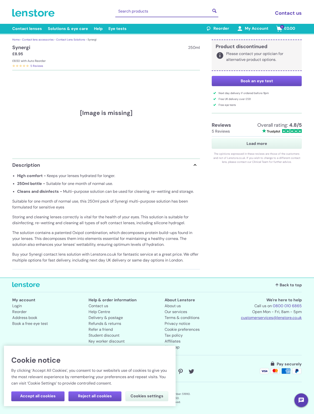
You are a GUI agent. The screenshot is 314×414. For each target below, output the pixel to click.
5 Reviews (36, 66)
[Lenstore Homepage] (34, 13)
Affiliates (173, 341)
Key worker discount (107, 341)
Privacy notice (177, 323)
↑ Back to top (288, 285)
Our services (176, 311)
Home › (16, 39)
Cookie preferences (182, 329)
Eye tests (117, 28)
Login (17, 305)
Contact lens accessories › (38, 39)
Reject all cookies (95, 396)
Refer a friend (101, 329)
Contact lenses (27, 28)
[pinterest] (180, 371)
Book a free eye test (30, 323)
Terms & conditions (182, 317)
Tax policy (174, 335)
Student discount (104, 335)
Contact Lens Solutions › (71, 39)
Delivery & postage (106, 317)
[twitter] (191, 371)
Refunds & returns (105, 323)
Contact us (288, 13)
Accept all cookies (38, 396)
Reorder (221, 28)
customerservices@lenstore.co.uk (271, 317)
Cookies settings (147, 396)
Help (98, 28)
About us (173, 305)
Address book (24, 317)
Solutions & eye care (68, 28)
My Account (256, 28)
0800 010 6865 (287, 305)
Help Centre (99, 311)
